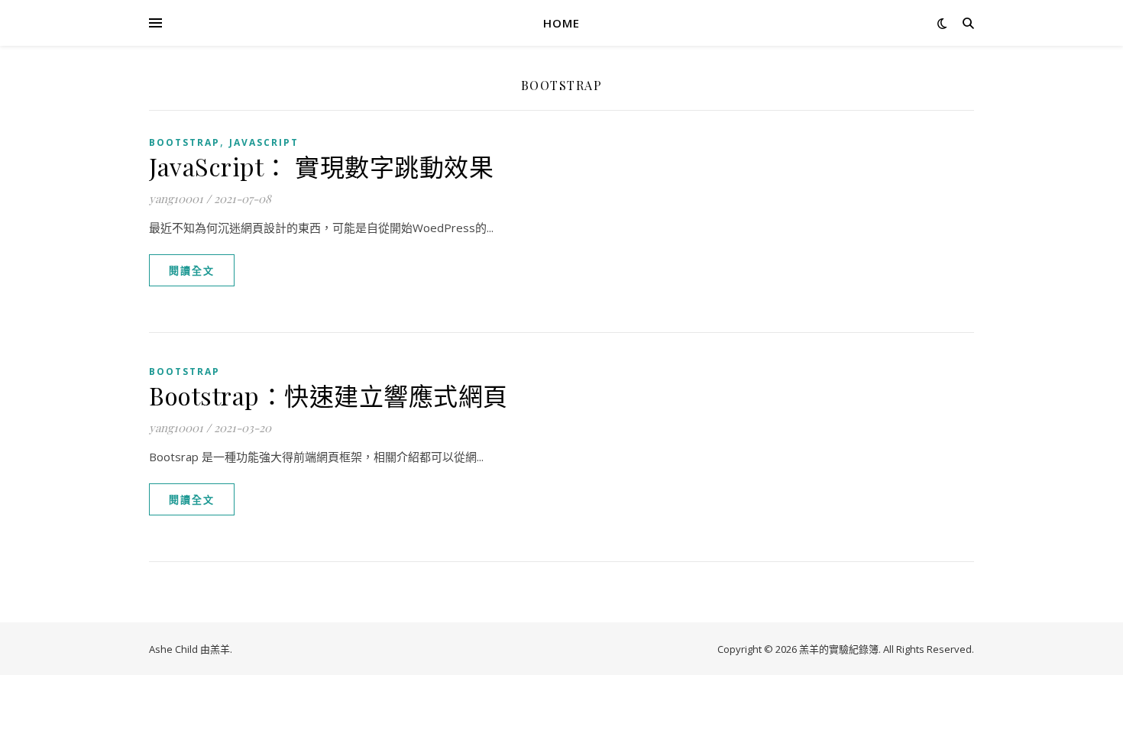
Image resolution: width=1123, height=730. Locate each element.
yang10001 (176, 198)
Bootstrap (184, 142)
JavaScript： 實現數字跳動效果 (321, 166)
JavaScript (264, 142)
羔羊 (220, 649)
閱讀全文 (192, 270)
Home (561, 23)
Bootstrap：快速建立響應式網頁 (328, 395)
